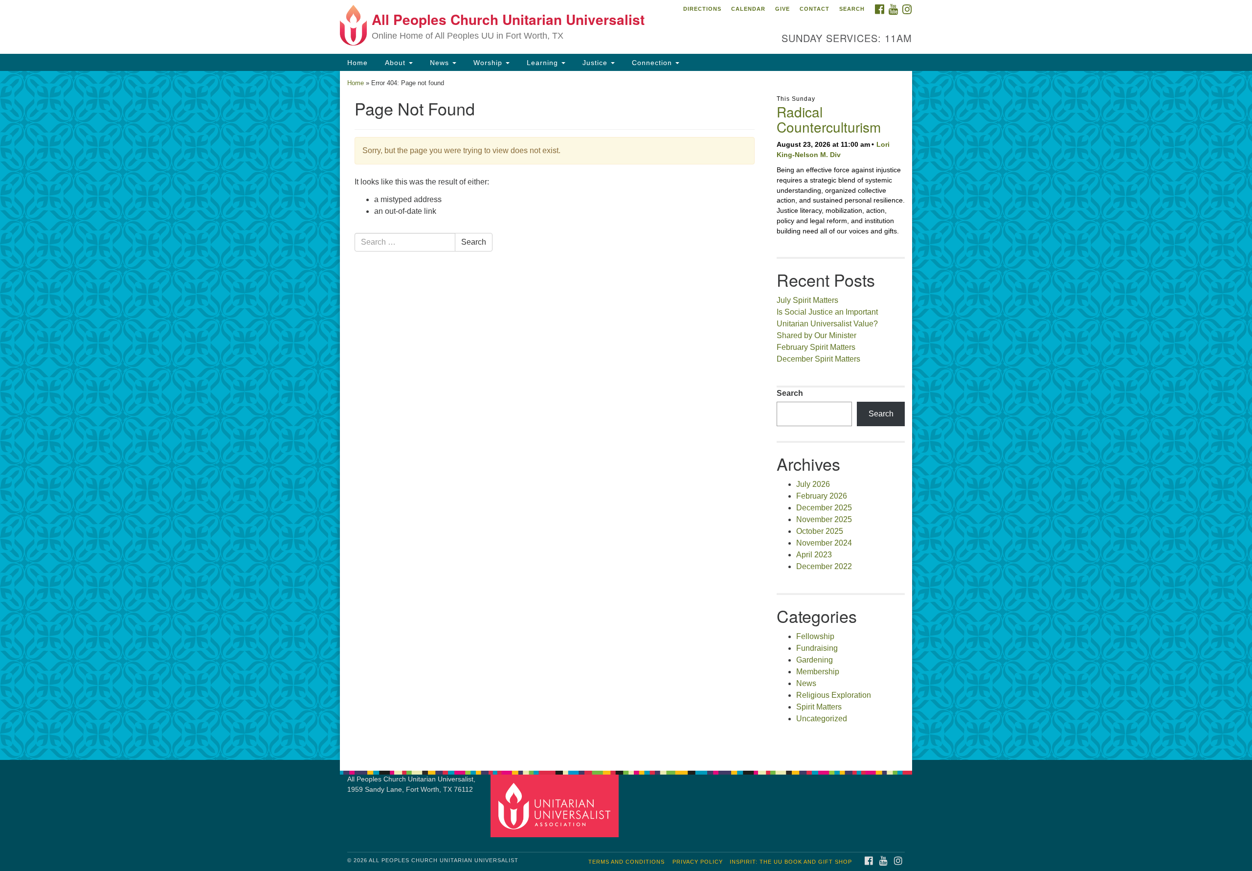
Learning (542, 63)
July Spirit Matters (807, 300)
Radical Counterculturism (829, 119)
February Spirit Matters (816, 347)
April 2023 (814, 554)
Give (782, 9)
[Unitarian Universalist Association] (556, 805)
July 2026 (813, 484)
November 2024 (824, 543)
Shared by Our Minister (816, 335)
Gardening (814, 660)
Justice (595, 63)
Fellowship (815, 636)
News (439, 63)
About (395, 63)
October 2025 (819, 531)
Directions (702, 9)
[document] (626, 415)
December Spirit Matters (818, 359)
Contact (814, 9)
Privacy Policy (697, 862)
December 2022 (824, 566)
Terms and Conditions (626, 862)
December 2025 (824, 508)
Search (852, 9)
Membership (817, 671)
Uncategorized (821, 718)
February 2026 (821, 496)
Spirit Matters (819, 707)
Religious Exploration (833, 695)
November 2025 (824, 519)
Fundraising (817, 648)
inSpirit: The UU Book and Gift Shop (791, 862)
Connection (651, 63)
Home (357, 63)
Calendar (748, 9)
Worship (488, 63)
